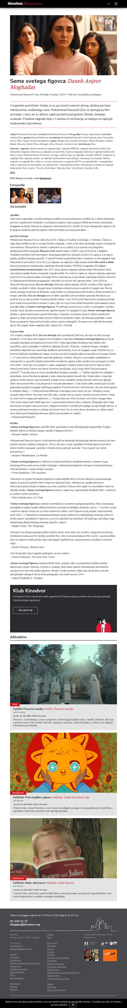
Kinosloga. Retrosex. (56, 966)
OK (73, 1005)
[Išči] (109, 4)
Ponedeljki (52, 960)
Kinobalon (18, 793)
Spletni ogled (53, 975)
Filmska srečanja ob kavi (58, 957)
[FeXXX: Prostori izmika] (63, 674)
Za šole (50, 949)
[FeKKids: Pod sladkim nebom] (63, 763)
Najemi (50, 984)
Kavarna (14, 989)
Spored (13, 954)
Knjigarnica (15, 983)
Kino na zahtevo (17, 978)
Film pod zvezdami (55, 963)
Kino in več (52, 943)
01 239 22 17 (19, 921)
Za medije (51, 987)
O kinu (50, 934)
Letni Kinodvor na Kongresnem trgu (63, 972)
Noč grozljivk (53, 969)
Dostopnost (15, 960)
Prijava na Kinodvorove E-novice (24, 963)
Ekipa (49, 937)
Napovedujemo (17, 972)
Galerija (13, 986)
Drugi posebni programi (58, 978)
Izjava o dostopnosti (56, 990)
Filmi (12, 975)
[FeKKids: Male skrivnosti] (63, 848)
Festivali (51, 954)
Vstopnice (14, 957)
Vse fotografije (18, 206)
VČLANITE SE (25, 610)
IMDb (12, 172)
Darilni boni (15, 966)
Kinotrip (50, 952)
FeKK (15, 704)
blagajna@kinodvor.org (25, 924)
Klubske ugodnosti (18, 969)
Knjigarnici (45, 178)
